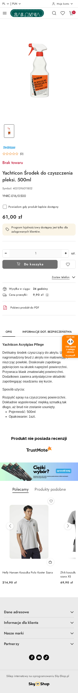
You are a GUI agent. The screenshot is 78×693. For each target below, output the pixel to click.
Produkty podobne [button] (50, 489)
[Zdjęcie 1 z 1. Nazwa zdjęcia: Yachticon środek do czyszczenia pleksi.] (9, 131)
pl (3, 4)
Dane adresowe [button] (16, 612)
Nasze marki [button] (14, 633)
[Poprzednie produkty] (10, 526)
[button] (12, 153)
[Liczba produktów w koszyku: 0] (71, 13)
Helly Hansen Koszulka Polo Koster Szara (27, 572)
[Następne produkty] (68, 526)
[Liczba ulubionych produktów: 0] (62, 13)
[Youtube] (39, 657)
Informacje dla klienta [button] (21, 622)
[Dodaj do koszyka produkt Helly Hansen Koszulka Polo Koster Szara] (50, 562)
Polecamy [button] (20, 489)
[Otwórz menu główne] (4, 13)
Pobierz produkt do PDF (24, 308)
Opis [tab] (9, 332)
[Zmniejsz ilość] (6, 253)
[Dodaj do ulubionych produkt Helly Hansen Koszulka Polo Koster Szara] (51, 501)
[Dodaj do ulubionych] (68, 264)
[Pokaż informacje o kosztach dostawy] (47, 295)
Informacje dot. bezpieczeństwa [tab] (47, 332)
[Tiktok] (46, 657)
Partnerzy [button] (11, 643)
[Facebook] (32, 657)
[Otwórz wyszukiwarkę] (54, 13)
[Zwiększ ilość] (66, 253)
